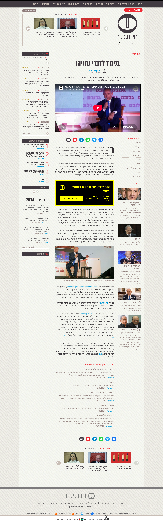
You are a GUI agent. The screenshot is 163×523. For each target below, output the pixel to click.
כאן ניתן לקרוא (87, 313)
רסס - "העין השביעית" (47, 514)
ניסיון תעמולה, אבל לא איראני (99, 369)
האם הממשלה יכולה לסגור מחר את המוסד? (34, 172)
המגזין (139, 172)
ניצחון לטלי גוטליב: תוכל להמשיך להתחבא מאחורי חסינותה (44, 34)
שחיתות (136, 54)
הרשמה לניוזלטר (29, 11)
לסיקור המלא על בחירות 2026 (31, 247)
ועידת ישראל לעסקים (134, 168)
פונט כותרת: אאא (32, 514)
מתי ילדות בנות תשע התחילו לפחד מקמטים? (91, 33)
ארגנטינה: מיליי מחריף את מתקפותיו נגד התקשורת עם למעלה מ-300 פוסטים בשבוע (38, 115)
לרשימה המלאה (26, 133)
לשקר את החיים (106, 405)
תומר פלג (40, 149)
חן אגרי (46, 242)
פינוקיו (110, 382)
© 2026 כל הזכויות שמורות (127, 514)
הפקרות (41, 179)
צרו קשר (98, 514)
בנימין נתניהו (136, 151)
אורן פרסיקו (94, 70)
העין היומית (73, 4)
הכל (46, 58)
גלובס (139, 164)
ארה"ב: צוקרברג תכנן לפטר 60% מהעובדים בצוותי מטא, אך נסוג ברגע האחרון (37, 83)
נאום (100, 354)
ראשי (140, 4)
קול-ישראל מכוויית (105, 415)
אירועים (99, 4)
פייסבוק (41, 254)
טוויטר (78, 514)
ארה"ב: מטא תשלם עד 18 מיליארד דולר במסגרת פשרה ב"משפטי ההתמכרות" (35, 72)
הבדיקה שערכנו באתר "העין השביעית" (82, 287)
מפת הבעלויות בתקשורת (87, 503)
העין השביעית (136, 155)
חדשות (39, 58)
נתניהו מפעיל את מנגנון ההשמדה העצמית (35, 163)
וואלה (139, 160)
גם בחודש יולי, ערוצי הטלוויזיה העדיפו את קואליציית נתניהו (37, 239)
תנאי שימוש (113, 514)
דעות (132, 4)
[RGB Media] (82, 519)
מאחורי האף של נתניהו (102, 392)
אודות (35, 4)
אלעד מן (41, 175)
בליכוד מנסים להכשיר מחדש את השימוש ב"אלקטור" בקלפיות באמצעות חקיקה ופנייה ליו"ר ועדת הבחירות (36, 209)
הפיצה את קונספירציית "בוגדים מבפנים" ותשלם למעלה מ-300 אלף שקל (35, 154)
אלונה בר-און (136, 176)
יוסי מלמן (40, 167)
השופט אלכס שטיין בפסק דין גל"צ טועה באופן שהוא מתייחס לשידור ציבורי (67, 34)
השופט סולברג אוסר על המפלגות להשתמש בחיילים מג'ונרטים (36, 219)
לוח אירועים (104, 503)
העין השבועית (59, 4)
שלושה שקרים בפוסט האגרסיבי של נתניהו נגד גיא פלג (93, 385)
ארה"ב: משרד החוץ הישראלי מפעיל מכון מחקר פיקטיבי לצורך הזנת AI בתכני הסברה (36, 104)
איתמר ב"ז (110, 378)
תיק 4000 (137, 147)
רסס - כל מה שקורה (65, 514)
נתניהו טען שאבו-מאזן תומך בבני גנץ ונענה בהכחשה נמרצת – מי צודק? (87, 408)
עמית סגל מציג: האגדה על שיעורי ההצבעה (34, 145)
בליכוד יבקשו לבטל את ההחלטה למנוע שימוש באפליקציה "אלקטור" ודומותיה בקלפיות (36, 229)
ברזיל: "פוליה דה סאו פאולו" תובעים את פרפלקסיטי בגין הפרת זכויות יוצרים (36, 126)
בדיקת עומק (103, 303)
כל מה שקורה (38, 54)
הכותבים (46, 4)
